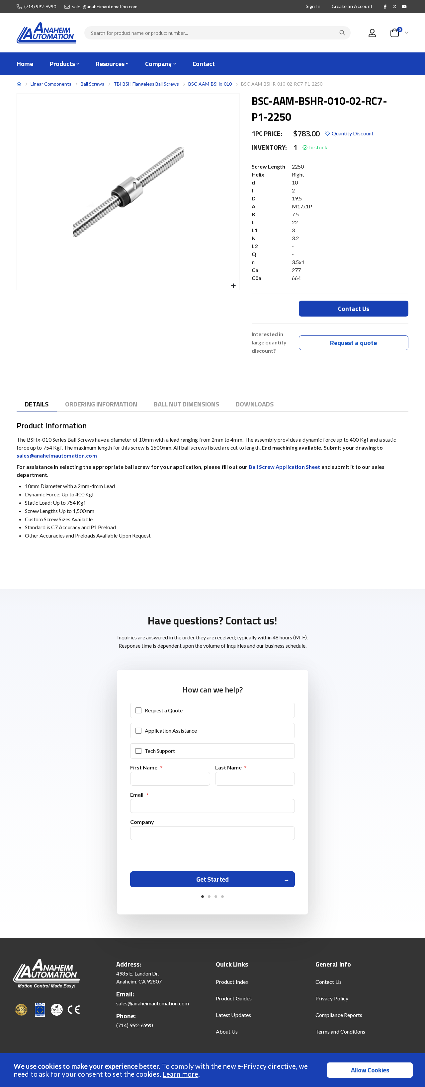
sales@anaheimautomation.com (104, 6)
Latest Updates (233, 1015)
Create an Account (352, 6)
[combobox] (217, 32)
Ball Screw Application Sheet (284, 467)
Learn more (180, 1074)
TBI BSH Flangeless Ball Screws (146, 84)
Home (19, 84)
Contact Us (328, 981)
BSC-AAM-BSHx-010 (210, 84)
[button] (233, 286)
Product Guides (234, 998)
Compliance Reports (338, 1015)
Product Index (232, 981)
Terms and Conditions (340, 1031)
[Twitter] (394, 6)
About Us (227, 1031)
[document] (213, 1070)
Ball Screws (92, 84)
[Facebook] (385, 6)
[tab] (37, 404)
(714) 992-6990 (40, 6)
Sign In (313, 6)
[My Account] (372, 33)
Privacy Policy (331, 998)
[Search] (342, 32)
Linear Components (51, 84)
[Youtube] (404, 6)
